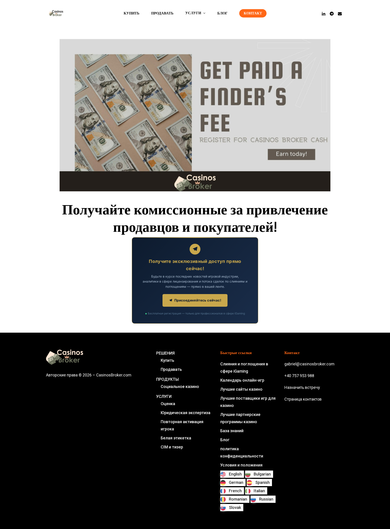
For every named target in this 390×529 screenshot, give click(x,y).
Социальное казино (180, 386)
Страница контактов (303, 399)
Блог (225, 439)
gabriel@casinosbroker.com (309, 364)
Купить (167, 360)
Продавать (171, 369)
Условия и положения (241, 465)
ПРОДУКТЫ (167, 379)
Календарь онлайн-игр (242, 380)
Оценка (168, 403)
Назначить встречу (302, 387)
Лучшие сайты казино (241, 389)
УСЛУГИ (164, 396)
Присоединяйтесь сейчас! (197, 300)
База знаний (232, 430)
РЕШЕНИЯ (165, 353)
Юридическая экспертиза (185, 412)
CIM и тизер (172, 447)
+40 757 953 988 (299, 375)
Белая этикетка (176, 438)
